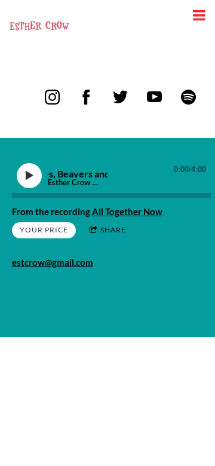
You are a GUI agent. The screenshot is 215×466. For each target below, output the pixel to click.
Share (113, 229)
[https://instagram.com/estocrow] (52, 97)
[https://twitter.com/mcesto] (120, 97)
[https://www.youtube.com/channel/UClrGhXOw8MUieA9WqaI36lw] (154, 97)
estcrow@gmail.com (52, 262)
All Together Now (127, 211)
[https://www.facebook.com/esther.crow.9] (86, 97)
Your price (44, 229)
